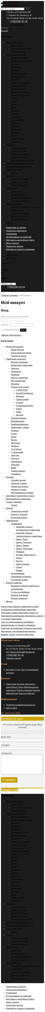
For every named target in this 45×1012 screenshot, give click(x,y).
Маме (13, 135)
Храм (18, 411)
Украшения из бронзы (21, 197)
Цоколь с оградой (19, 182)
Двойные (15, 70)
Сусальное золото (19, 200)
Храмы (19, 570)
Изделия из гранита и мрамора (20, 249)
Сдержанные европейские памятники (18, 609)
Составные (16, 116)
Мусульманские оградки (22, 160)
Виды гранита (12, 243)
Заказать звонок (17, 24)
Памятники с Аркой (20, 95)
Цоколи (9, 176)
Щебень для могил (19, 216)
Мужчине (15, 79)
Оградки (10, 144)
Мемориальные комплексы (18, 166)
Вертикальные (17, 89)
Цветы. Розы (22, 539)
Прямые (15, 113)
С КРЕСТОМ (22, 390)
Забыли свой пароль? (11, 335)
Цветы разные (22, 564)
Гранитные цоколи (19, 179)
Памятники (11, 684)
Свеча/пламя (22, 399)
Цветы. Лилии (22, 545)
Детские (19, 415)
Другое (9, 222)
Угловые (15, 98)
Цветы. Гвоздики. (24, 542)
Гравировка (16, 191)
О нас (18, 669)
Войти (23, 330)
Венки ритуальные (14, 42)
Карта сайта (11, 708)
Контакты (10, 669)
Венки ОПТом (17, 45)
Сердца (19, 402)
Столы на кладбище (20, 213)
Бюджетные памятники (21, 61)
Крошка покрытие (19, 219)
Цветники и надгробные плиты (20, 163)
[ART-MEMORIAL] (9, 2)
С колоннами (17, 120)
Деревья (20, 396)
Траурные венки (18, 51)
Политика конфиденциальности (20, 704)
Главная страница (9, 295)
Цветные (15, 123)
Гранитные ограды (19, 154)
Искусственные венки (21, 48)
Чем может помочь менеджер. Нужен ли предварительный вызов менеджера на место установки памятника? (22, 615)
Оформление (12, 188)
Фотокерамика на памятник (18, 237)
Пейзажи (20, 551)
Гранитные (16, 67)
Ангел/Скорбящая (24, 393)
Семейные (16, 141)
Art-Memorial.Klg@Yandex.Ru (20, 652)
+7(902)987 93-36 (19, 21)
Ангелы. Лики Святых (26, 554)
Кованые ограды (18, 157)
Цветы (19, 408)
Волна (14, 107)
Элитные (15, 64)
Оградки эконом (18, 148)
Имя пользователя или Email (15, 316)
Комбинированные (19, 92)
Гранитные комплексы (16, 230)
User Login (6, 263)
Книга (13, 104)
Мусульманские (18, 76)
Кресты (19, 561)
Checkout (11, 258)
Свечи (19, 567)
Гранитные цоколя (14, 246)
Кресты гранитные (19, 73)
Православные (18, 138)
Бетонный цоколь (19, 185)
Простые (15, 126)
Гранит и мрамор (14, 169)
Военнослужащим (19, 57)
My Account (12, 254)
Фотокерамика (17, 194)
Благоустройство (14, 203)
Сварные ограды (19, 151)
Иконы (19, 558)
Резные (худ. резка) (20, 82)
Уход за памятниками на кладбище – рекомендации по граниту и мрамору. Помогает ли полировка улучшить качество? (21, 625)
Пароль (5, 324)
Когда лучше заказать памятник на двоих (20, 606)
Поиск (28, 9)
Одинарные (16, 129)
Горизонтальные (18, 85)
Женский (15, 132)
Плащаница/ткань (24, 405)
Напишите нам (9, 789)
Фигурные (15, 110)
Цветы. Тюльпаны (24, 548)
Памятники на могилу (16, 54)
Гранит (14, 172)
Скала (14, 101)
